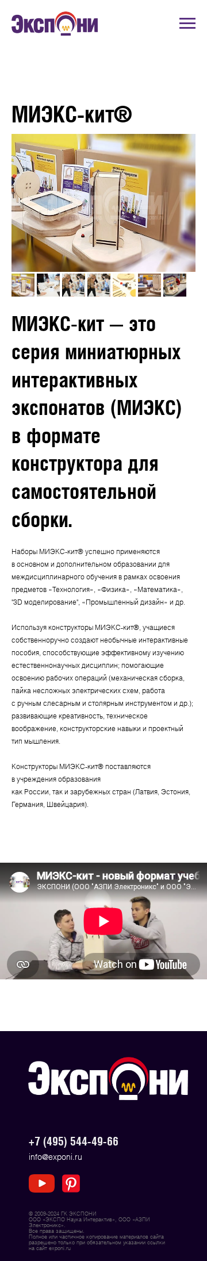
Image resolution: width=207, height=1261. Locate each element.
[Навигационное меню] (187, 23)
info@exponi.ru (55, 1156)
